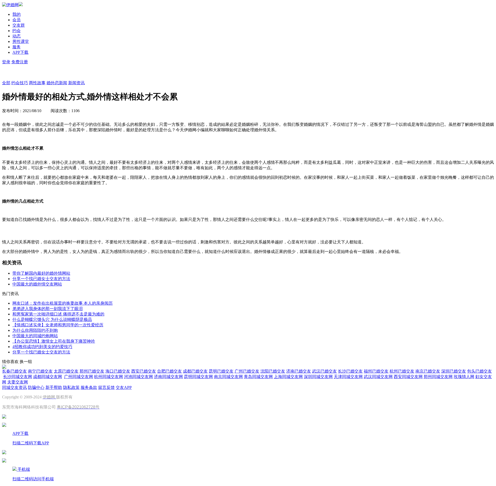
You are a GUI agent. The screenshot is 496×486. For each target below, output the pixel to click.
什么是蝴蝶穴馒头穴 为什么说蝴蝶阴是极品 (52, 319)
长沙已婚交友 (350, 371)
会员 (16, 20)
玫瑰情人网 (464, 376)
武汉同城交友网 (378, 376)
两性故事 (37, 83)
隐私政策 (71, 387)
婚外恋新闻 (57, 83)
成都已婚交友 (195, 371)
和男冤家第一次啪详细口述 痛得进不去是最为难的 (58, 314)
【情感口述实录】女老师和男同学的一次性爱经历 (57, 325)
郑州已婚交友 (92, 371)
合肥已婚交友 (169, 371)
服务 (16, 47)
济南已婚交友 (298, 371)
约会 (16, 30)
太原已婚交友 (66, 371)
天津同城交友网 (348, 376)
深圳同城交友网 (318, 376)
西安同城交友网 (408, 376)
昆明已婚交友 (221, 371)
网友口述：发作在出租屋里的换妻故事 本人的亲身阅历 (62, 303)
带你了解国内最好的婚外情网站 (41, 273)
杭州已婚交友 (402, 371)
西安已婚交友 (143, 371)
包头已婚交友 (479, 371)
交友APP (124, 387)
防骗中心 (36, 387)
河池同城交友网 (138, 376)
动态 (16, 36)
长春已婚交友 (14, 371)
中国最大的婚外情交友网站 (37, 284)
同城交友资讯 (14, 387)
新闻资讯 (76, 83)
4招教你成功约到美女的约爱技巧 (42, 346)
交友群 (18, 25)
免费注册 (19, 62)
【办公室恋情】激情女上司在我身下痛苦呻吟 (53, 341)
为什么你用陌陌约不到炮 (35, 330)
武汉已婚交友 (324, 371)
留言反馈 (106, 387)
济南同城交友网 (168, 376)
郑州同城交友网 (438, 376)
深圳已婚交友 (453, 371)
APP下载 (20, 52)
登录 (6, 62)
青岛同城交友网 (258, 376)
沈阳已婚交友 (272, 371)
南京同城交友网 (228, 376)
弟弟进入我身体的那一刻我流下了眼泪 (47, 308)
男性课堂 (20, 41)
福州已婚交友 (376, 371)
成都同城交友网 (47, 376)
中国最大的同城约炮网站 (35, 336)
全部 (6, 83)
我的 (16, 14)
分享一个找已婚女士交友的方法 (41, 278)
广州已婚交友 (247, 371)
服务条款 (89, 387)
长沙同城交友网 (17, 376)
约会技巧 (19, 83)
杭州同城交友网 (108, 376)
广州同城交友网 (78, 376)
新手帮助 (53, 387)
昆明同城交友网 (198, 376)
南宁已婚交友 (40, 371)
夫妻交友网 (17, 382)
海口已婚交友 (117, 371)
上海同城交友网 (288, 376)
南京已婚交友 (427, 371)
